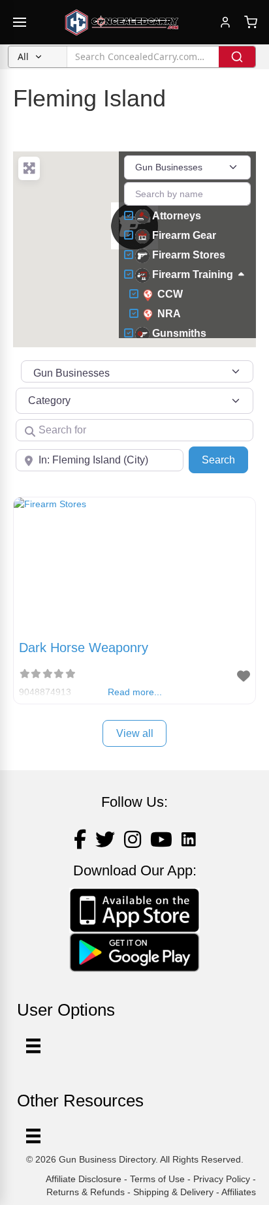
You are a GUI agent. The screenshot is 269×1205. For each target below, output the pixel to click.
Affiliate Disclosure (83, 1179)
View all (134, 733)
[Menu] (33, 1135)
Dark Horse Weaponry (83, 647)
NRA (169, 313)
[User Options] (33, 1045)
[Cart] (250, 22)
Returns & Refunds (85, 1192)
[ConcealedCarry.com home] (122, 22)
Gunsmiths (179, 333)
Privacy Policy (221, 1179)
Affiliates (238, 1192)
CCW (170, 294)
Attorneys (176, 215)
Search (225, 459)
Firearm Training (192, 274)
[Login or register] (225, 22)
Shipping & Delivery (173, 1192)
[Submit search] (237, 56)
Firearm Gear (184, 235)
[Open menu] (19, 22)
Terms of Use (157, 1179)
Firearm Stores (188, 254)
